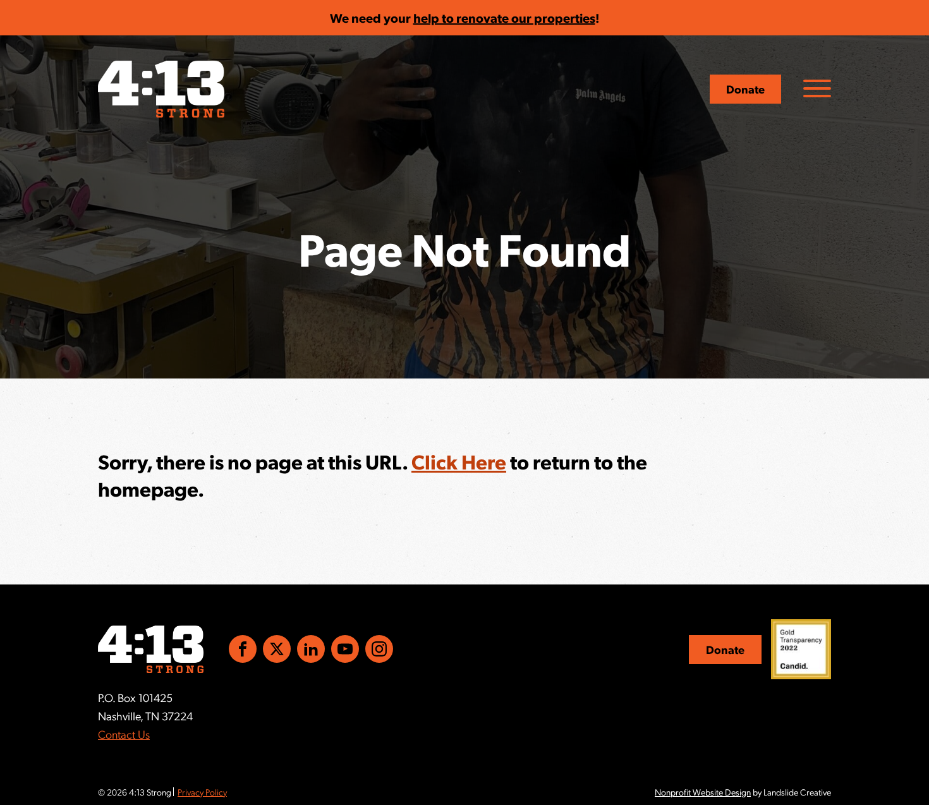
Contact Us (124, 734)
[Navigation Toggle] (817, 88)
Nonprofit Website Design (703, 791)
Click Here (458, 461)
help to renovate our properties (504, 17)
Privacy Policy (202, 791)
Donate (745, 89)
